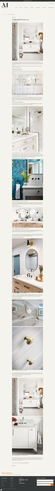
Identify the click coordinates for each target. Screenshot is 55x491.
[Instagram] (19, 483)
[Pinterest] (22, 483)
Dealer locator (12, 483)
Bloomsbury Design (31, 294)
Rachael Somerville (32, 103)
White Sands (30, 97)
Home (2, 14)
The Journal (5, 14)
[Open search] (48, 3)
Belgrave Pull (16, 455)
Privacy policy (9, 488)
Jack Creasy (26, 294)
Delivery (3, 482)
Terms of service (14, 488)
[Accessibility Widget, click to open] (1, 490)
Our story (11, 482)
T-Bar (20, 228)
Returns (3, 483)
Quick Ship (44, 7)
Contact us (3, 486)
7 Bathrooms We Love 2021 (11, 14)
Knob (19, 455)
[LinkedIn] (23, 483)
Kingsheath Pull (17, 228)
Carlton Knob (16, 370)
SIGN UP (52, 484)
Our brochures (12, 486)
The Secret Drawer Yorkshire (22, 203)
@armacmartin (18, 474)
